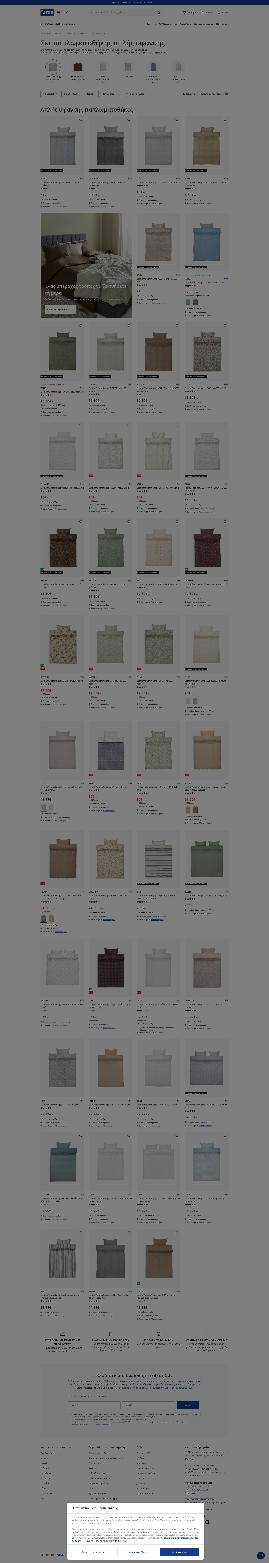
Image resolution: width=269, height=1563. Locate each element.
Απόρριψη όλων (137, 1552)
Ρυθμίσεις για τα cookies (92, 1552)
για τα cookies (120, 1540)
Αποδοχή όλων (180, 1552)
